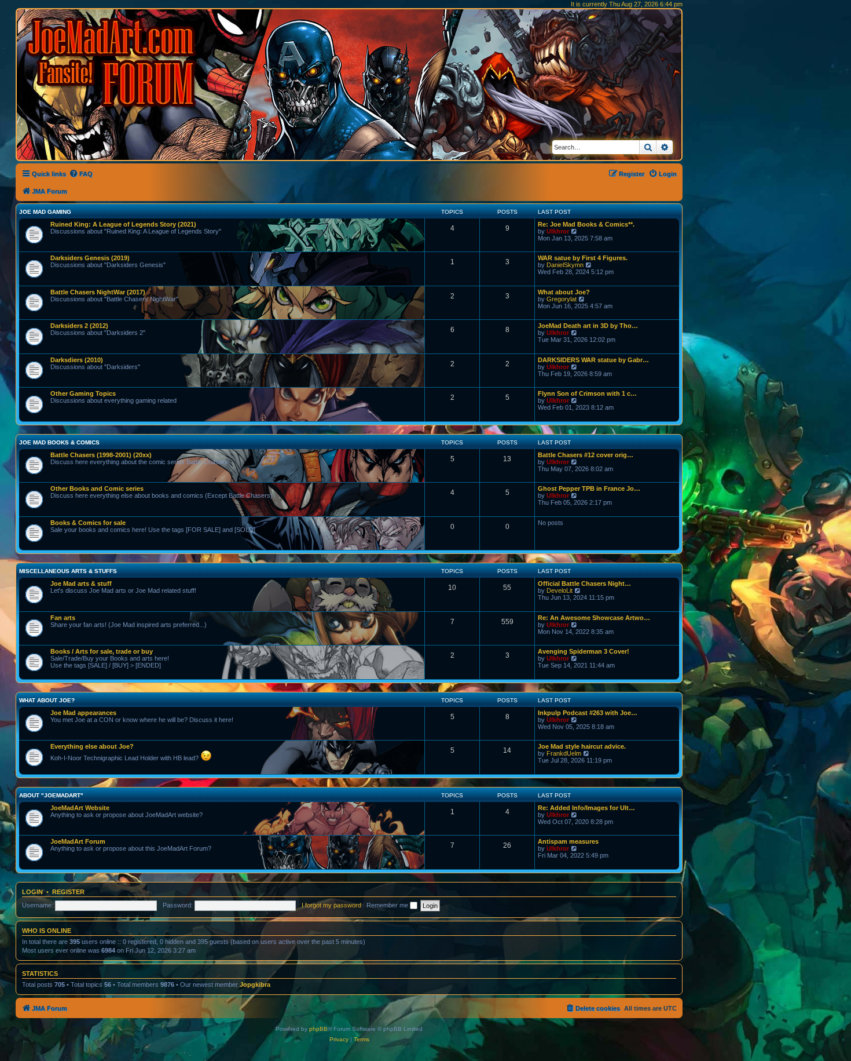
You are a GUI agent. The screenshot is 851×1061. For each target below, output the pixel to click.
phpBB (318, 1029)
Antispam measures (568, 841)
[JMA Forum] (113, 62)
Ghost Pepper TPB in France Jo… (589, 488)
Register (68, 891)
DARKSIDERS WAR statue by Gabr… (593, 359)
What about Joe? (564, 292)
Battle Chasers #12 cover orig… (585, 454)
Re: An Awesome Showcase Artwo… (594, 617)
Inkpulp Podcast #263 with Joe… (587, 712)
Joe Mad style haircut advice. (582, 746)
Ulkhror (557, 231)
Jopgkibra (255, 984)
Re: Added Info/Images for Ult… (586, 807)
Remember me (388, 905)
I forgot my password (331, 905)
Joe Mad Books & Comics (59, 442)
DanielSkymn (565, 264)
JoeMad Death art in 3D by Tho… (588, 325)
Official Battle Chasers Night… (584, 583)
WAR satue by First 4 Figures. (583, 257)
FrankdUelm (563, 753)
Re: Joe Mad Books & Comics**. (586, 224)
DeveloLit (559, 590)
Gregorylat (561, 299)
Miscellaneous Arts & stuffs (68, 571)
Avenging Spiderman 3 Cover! (583, 651)
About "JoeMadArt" (51, 795)
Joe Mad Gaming (45, 212)
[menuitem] (81, 174)
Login (32, 891)
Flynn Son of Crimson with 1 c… (587, 393)
